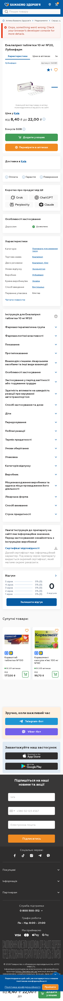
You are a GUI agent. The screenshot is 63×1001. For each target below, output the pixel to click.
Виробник (11, 474)
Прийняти (50, 987)
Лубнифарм (10, 63)
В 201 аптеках (13, 668)
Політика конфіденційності (23, 987)
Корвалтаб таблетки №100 (14, 659)
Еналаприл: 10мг (40, 263)
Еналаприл (37, 257)
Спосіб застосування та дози (24, 404)
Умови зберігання (17, 448)
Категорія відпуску (18, 465)
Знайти (6, 11)
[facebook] (14, 855)
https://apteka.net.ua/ (26, 971)
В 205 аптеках (43, 668)
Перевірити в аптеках (33, 147)
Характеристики (17, 56)
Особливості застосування (23, 372)
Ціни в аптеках (41, 56)
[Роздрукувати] (56, 316)
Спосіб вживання (16, 505)
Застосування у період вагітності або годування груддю (27, 382)
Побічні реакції (15, 430)
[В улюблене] (56, 70)
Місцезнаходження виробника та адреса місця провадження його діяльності (27, 485)
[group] (31, 88)
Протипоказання (16, 353)
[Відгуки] (56, 576)
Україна (36, 281)
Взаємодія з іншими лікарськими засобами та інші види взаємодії (26, 363)
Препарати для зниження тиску (45, 250)
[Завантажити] (56, 548)
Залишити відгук (31, 602)
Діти (8, 413)
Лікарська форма (16, 496)
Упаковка (11, 457)
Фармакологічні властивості (24, 335)
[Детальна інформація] (6, 177)
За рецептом (38, 269)
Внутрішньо (38, 287)
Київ (50, 4)
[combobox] (12, 811)
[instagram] (31, 855)
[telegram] (39, 855)
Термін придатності (18, 439)
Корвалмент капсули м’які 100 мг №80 (46, 660)
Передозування (15, 422)
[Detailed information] (43, 119)
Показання (12, 344)
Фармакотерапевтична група (25, 327)
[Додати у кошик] (25, 674)
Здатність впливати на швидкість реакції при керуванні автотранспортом (27, 393)
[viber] (48, 855)
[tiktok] (23, 855)
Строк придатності (18, 514)
